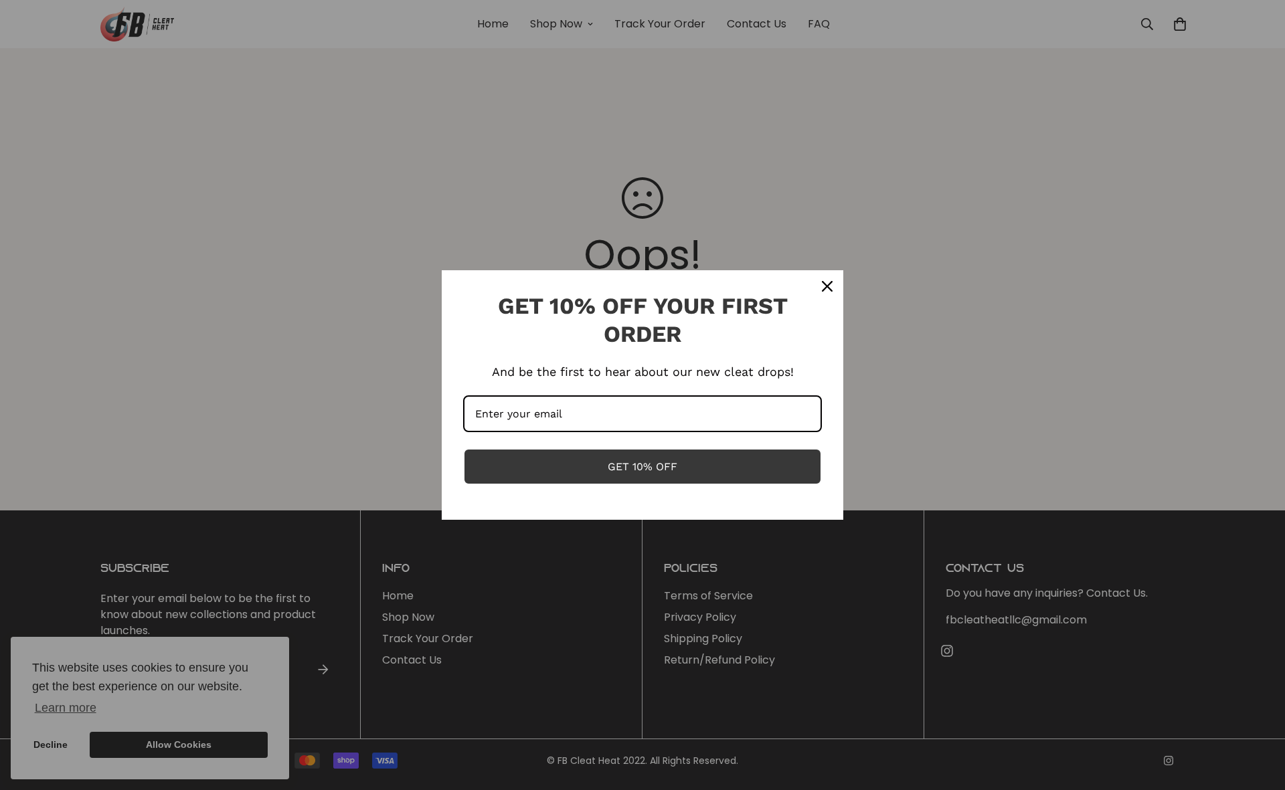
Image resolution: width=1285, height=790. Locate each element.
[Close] (827, 286)
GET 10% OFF (642, 466)
